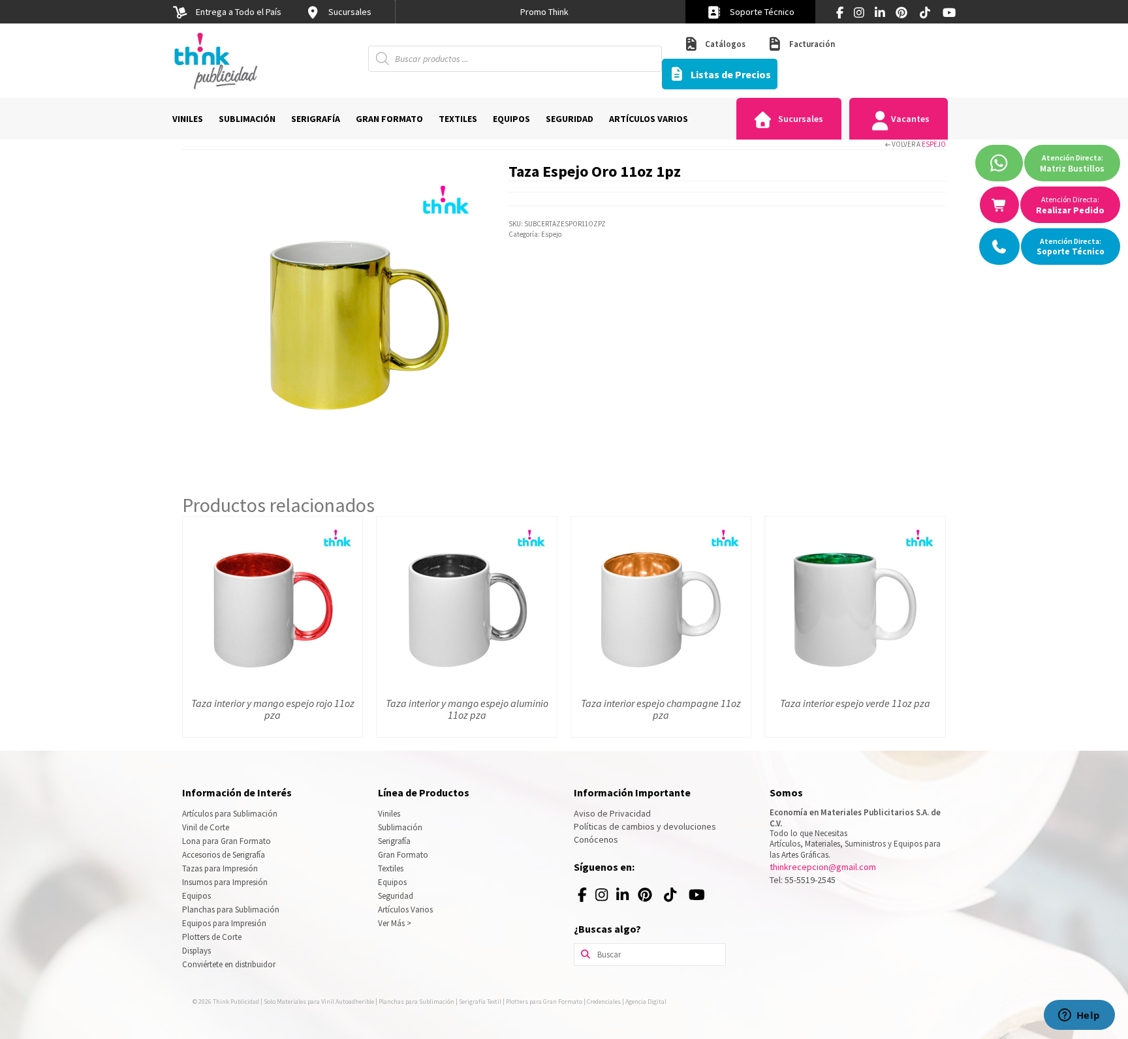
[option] (544, 11)
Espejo (934, 144)
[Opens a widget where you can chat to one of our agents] (1079, 1016)
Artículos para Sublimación (229, 813)
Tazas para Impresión (220, 868)
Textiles (390, 868)
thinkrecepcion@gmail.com (823, 867)
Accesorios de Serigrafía (223, 854)
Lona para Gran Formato (226, 841)
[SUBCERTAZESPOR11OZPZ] (335, 312)
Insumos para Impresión (225, 882)
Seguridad (395, 895)
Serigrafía (394, 841)
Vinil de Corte (205, 827)
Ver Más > (394, 923)
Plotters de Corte (212, 936)
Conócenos (596, 839)
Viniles (389, 813)
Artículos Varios (405, 909)
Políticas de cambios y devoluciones (645, 826)
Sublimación (400, 827)
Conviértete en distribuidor (228, 964)
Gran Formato (403, 854)
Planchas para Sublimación (230, 909)
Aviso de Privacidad (612, 813)
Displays (196, 950)
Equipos (196, 895)
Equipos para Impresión (224, 923)
